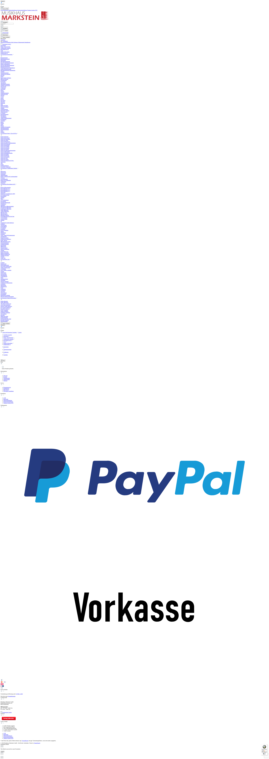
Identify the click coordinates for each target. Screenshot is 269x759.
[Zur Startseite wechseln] (25, 20)
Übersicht (3, 42)
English (2, 6)
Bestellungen (27, 42)
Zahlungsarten (21, 42)
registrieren (5, 41)
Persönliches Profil (9, 42)
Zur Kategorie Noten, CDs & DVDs (9, 133)
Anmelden (3, 39)
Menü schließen (6, 37)
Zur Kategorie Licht (5, 259)
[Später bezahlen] (2, 680)
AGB (2, 10)
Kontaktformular (11, 696)
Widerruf (5, 380)
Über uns (5, 375)
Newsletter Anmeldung (8, 391)
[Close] (2, 746)
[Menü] (267, 745)
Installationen (6, 388)
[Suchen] (2, 25)
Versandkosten (6, 378)
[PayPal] (134, 542)
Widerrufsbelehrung (12, 10)
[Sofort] (2, 684)
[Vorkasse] (134, 678)
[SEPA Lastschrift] (2, 688)
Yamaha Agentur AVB (32, 10)
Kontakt (5, 377)
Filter (4, 360)
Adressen (16, 42)
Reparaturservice (7, 387)
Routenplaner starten (7, 712)
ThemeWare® (37, 743)
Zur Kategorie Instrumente (7, 54)
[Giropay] (2, 686)
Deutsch (2, 4)
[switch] (264, 754)
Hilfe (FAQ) (6, 390)
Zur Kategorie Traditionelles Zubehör (9, 168)
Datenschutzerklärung (22, 10)
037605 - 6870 (19, 694)
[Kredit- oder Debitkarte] (3, 682)
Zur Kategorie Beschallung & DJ (8, 184)
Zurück (2, 751)
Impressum (5, 10)
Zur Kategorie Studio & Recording (8, 298)
